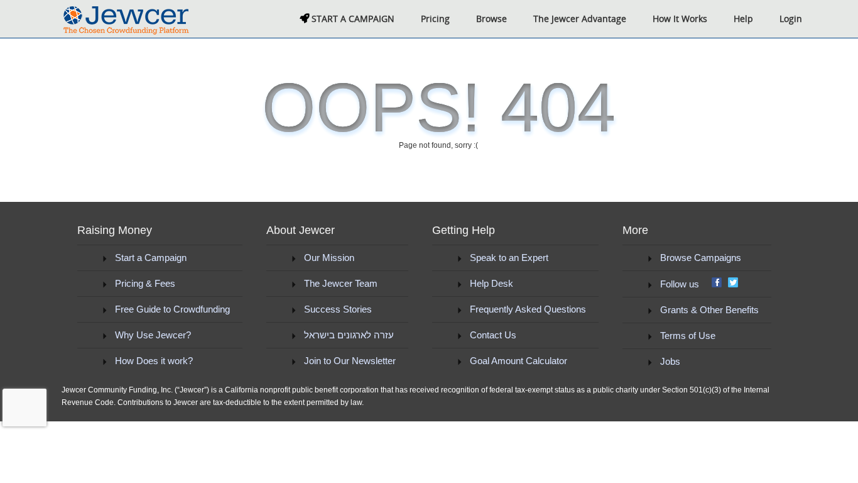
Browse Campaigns (700, 257)
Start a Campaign (151, 257)
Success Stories (338, 309)
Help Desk (491, 283)
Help (743, 19)
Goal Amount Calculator (518, 360)
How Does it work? (154, 360)
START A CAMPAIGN (351, 19)
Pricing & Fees (145, 283)
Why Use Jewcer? (153, 335)
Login (790, 19)
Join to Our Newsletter (350, 360)
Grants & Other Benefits (709, 309)
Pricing (435, 19)
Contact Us (493, 335)
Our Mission (329, 257)
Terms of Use (687, 335)
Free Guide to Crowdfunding (172, 309)
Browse (491, 19)
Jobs (670, 361)
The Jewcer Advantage (579, 19)
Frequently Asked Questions (528, 309)
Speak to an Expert (509, 257)
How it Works (680, 19)
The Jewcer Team (340, 283)
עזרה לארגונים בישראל (349, 335)
